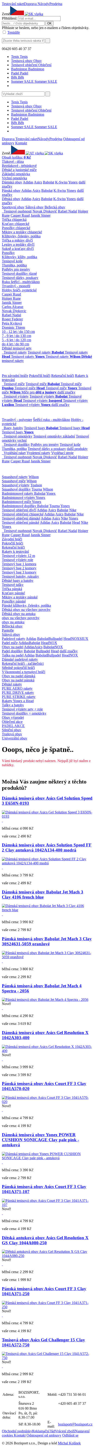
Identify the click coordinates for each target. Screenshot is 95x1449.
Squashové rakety (15, 477)
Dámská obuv (12, 182)
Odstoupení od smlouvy (44, 1435)
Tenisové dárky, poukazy (20, 278)
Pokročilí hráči (39, 376)
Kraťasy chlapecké (15, 224)
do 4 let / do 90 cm (15, 344)
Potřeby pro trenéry (16, 269)
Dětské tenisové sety (17, 348)
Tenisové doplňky (17, 445)
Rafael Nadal (67, 211)
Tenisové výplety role (17, 560)
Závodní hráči (12, 539)
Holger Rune (11, 298)
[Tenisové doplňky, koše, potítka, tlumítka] (3, 445)
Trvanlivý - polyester (17, 420)
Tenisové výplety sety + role (22, 709)
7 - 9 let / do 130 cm (16, 336)
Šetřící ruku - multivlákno (51, 420)
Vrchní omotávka (14, 178)
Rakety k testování (15, 551)
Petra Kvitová (12, 323)
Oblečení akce (12, 722)
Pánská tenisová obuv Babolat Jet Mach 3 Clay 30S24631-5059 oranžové (47, 941)
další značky (66, 392)
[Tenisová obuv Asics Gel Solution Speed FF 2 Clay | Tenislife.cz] (47, 863)
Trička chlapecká (14, 220)
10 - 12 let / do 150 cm (18, 332)
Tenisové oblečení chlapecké (23, 514)
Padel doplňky (12, 651)
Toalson (36, 485)
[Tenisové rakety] (3, 352)
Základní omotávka (16, 174)
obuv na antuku (13, 622)
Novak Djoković (45, 211)
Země (6, 14)
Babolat (48, 182)
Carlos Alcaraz (12, 307)
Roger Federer (12, 319)
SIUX (84, 639)
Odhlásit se (70, 1435)
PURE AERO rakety (17, 688)
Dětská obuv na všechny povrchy (26, 610)
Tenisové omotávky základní (54, 436)
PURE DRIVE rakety (18, 693)
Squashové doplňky (16, 489)
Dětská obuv (11, 199)
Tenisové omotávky (18, 436)
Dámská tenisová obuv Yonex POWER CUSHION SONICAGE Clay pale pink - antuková (40, 1139)
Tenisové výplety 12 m (18, 556)
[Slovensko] (33, 14)
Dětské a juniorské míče (19, 170)
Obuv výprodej (13, 717)
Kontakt (21, 143)
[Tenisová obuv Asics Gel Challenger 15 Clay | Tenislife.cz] (47, 1358)
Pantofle (8, 630)
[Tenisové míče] (3, 384)
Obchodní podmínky (17, 1431)
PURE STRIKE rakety (19, 697)
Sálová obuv (34, 207)
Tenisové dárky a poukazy (47, 449)
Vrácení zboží (65, 1431)
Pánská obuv (11, 190)
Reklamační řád (43, 1431)
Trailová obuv (12, 734)
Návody (43, 4)
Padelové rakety (13, 639)
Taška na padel (13, 655)
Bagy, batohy (13, 428)
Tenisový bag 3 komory (19, 572)
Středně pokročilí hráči (18, 668)
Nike (72, 510)
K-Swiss (61, 182)
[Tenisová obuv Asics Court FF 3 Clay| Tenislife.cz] (47, 1102)
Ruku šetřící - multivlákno (21, 282)
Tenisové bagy (41, 428)
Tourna (37, 489)
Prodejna (55, 4)
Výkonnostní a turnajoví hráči (23, 672)
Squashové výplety (16, 485)
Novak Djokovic (14, 311)
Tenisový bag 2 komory (19, 568)
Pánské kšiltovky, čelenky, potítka (26, 605)
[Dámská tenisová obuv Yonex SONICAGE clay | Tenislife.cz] (47, 1158)
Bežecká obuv (55, 207)
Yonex (73, 182)
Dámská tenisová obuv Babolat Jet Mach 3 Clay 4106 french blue (42, 894)
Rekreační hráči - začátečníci (23, 663)
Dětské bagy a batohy (17, 581)
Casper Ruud (20, 215)
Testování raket (13, 4)
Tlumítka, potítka (14, 265)
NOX (75, 639)
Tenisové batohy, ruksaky (20, 576)
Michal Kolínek (69, 1443)
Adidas (28, 182)
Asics (38, 182)
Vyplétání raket (15, 453)
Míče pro (38, 392)
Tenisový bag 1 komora (19, 564)
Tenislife (13, 32)
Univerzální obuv (14, 738)
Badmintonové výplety (19, 498)
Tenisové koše (12, 261)
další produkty (77, 449)
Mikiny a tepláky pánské (20, 597)
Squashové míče (14, 481)
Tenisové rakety (15, 352)
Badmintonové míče (17, 502)
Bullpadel (55, 639)
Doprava (31, 4)
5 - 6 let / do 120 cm (16, 340)
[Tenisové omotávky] (3, 436)
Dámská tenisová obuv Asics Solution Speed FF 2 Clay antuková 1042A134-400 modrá (47, 847)
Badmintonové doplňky (19, 506)
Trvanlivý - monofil (16, 286)
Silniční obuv (11, 730)
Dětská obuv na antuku (19, 614)
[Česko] (18, 153)
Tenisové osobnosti (18, 211)
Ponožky (8, 253)
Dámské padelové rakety (20, 659)
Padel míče (10, 643)
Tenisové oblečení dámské (21, 518)
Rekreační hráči (62, 376)
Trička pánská (12, 589)
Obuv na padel (12, 647)
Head (76, 522)
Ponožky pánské (14, 601)
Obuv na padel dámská (18, 676)
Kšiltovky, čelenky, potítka (21, 236)
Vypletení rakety (38, 453)
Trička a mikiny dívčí (17, 240)
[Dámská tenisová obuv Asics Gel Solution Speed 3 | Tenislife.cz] (47, 816)
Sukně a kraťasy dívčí (18, 249)
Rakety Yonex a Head (18, 701)
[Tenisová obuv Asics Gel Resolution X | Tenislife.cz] (47, 1051)
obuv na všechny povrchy (20, 618)
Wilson (34, 477)
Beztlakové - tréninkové (19, 166)
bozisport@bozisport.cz (75, 1424)
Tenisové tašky (13, 585)
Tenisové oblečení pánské (20, 522)
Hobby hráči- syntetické (19, 290)
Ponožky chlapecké (16, 228)
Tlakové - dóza (13, 161)
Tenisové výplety (16, 396)
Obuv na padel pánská (18, 680)
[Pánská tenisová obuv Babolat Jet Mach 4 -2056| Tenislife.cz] (45, 1000)
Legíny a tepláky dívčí (18, 244)
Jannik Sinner (40, 215)
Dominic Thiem (13, 327)
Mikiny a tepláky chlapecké (22, 232)
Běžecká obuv (12, 626)
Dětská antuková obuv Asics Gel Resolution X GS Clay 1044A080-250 (45, 1240)
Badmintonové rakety (18, 493)
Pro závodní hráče (15, 376)
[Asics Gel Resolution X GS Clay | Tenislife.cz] (47, 1256)
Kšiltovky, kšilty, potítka (19, 257)
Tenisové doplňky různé (19, 273)
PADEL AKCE (13, 726)
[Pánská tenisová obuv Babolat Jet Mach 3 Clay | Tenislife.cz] (47, 910)
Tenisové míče (14, 384)
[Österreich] (35, 153)
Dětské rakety (12, 684)
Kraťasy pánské (13, 593)
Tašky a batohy (13, 705)
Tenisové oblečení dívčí (19, 510)
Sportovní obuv (13, 207)
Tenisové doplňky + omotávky (24, 713)
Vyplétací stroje (62, 453)
